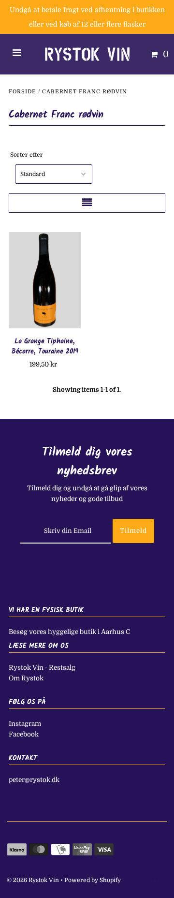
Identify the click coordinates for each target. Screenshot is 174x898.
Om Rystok (26, 678)
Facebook (24, 734)
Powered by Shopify (92, 880)
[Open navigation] (17, 54)
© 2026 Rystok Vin (33, 880)
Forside (22, 91)
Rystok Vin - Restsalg (42, 667)
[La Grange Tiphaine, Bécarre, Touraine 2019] (45, 280)
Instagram (25, 723)
